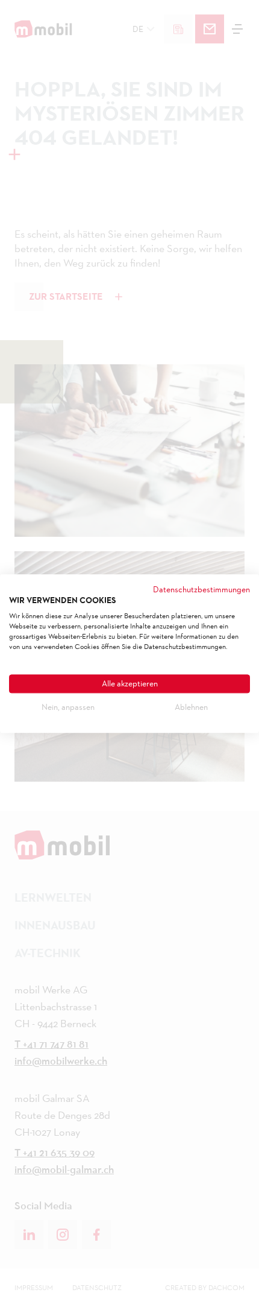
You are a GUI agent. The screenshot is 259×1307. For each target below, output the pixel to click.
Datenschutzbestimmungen (201, 589)
